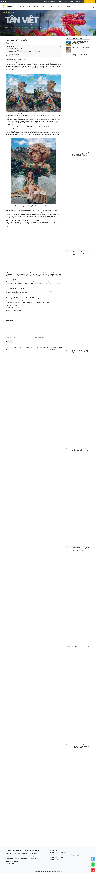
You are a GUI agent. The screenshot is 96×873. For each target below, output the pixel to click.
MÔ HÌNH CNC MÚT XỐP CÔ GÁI (14, 48)
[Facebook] (2, 1)
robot (13, 134)
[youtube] (6, 1)
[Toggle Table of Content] (58, 47)
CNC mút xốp (20, 220)
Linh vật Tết (44, 6)
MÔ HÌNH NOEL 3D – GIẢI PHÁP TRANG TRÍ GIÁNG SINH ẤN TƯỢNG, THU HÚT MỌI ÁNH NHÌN (80, 746)
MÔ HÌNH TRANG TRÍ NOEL (56, 857)
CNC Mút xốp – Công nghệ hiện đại (16, 50)
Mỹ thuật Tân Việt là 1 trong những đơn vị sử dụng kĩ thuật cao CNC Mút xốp (24, 51)
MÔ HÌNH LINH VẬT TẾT (55, 859)
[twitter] (4, 1)
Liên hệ (58, 6)
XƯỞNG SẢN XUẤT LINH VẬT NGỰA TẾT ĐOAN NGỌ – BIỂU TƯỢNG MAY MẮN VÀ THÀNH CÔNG (81, 549)
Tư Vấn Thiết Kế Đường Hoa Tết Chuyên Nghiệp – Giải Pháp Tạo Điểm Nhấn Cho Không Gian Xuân (80, 42)
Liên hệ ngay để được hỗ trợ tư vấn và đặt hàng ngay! (19, 55)
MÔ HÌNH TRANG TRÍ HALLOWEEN (58, 855)
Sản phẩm (35, 6)
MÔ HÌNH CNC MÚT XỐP (13, 59)
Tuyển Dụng (66, 6)
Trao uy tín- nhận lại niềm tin (16, 54)
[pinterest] (8, 1)
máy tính (18, 64)
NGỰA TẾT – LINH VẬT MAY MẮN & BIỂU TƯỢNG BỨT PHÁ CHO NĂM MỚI (80, 351)
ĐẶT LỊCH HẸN (89, 1)
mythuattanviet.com (16, 313)
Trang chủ (21, 6)
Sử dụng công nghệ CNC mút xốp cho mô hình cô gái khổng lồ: (22, 52)
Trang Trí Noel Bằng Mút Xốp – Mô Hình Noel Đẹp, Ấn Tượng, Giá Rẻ (80, 449)
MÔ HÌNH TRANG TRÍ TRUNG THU (58, 852)
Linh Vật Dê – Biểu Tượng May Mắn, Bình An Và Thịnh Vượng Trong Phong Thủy (81, 253)
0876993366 (12, 863)
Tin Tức (52, 6)
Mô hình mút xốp (10, 281)
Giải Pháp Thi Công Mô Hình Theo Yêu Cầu (80, 55)
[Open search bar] (91, 6)
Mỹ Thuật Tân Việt (16, 310)
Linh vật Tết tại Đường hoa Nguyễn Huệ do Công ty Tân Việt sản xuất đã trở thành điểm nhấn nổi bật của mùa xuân (81, 154)
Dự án (28, 6)
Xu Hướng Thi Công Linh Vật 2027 (80, 47)
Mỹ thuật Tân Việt (10, 206)
